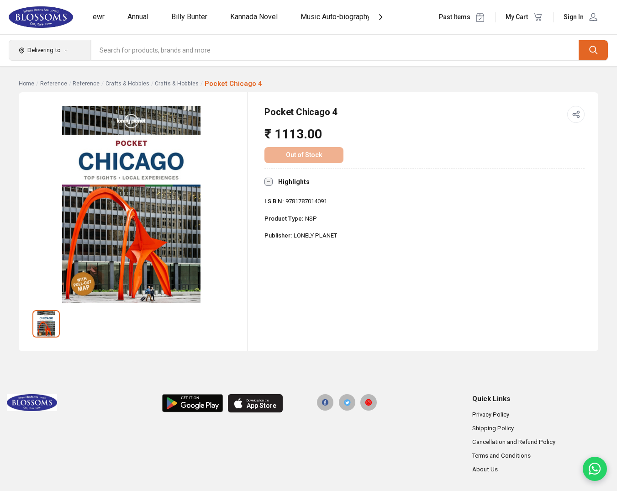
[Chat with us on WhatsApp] (595, 469)
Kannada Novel (254, 16)
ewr (99, 16)
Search (593, 50)
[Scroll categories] (380, 17)
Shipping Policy (493, 428)
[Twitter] (347, 402)
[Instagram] (368, 402)
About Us (485, 469)
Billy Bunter (189, 16)
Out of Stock (304, 154)
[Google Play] (192, 403)
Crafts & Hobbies (127, 83)
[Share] (576, 114)
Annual (137, 16)
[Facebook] (325, 402)
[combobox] (335, 50)
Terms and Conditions (501, 455)
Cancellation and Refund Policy (513, 441)
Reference (53, 83)
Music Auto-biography (336, 16)
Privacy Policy (490, 414)
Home (26, 83)
